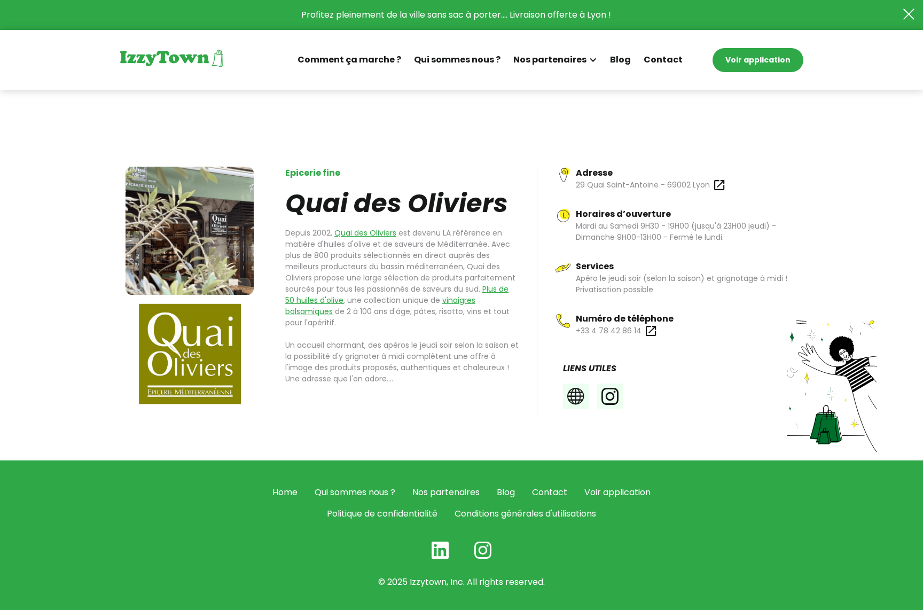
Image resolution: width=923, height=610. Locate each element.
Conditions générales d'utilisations (525, 513)
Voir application (758, 59)
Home (285, 492)
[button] (555, 59)
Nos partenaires (446, 492)
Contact (663, 59)
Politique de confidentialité (382, 513)
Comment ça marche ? (349, 59)
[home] (171, 60)
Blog (620, 59)
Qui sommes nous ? (457, 59)
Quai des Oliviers (365, 233)
